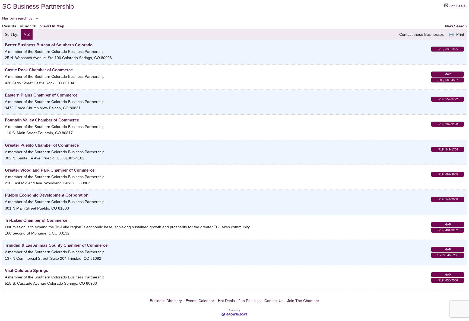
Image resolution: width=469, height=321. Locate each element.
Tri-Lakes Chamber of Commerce (36, 220)
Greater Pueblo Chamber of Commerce (42, 145)
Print (460, 34)
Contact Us (273, 300)
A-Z (27, 34)
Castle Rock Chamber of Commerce (39, 70)
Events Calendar (200, 300)
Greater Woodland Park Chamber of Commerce (49, 170)
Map (448, 74)
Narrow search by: (18, 18)
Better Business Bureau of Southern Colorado (49, 45)
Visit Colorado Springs (26, 270)
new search (456, 26)
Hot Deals (457, 5)
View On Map (52, 26)
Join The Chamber (303, 300)
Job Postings (250, 300)
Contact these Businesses (421, 34)
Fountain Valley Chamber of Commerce (42, 120)
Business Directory (166, 300)
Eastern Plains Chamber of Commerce (41, 95)
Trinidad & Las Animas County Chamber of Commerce (56, 245)
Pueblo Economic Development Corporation (46, 195)
